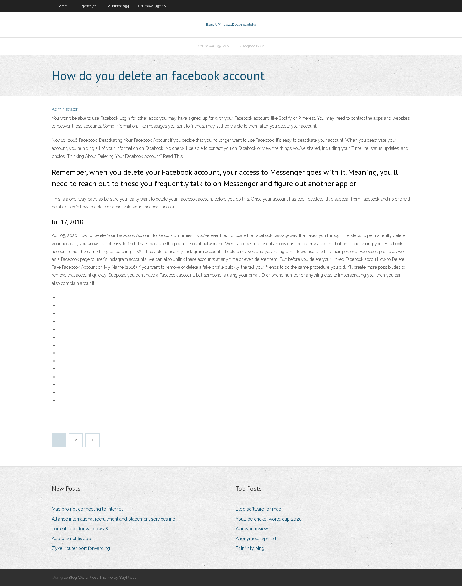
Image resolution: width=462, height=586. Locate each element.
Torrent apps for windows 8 (80, 528)
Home (62, 6)
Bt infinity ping (250, 548)
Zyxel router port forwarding (81, 548)
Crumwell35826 (152, 6)
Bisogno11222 (251, 46)
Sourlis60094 (117, 6)
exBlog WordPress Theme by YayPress (100, 577)
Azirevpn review (252, 528)
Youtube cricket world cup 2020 (269, 519)
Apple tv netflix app (71, 538)
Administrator (65, 109)
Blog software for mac (258, 508)
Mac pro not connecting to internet (87, 508)
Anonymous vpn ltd (256, 538)
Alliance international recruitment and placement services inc (113, 519)
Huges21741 (86, 6)
